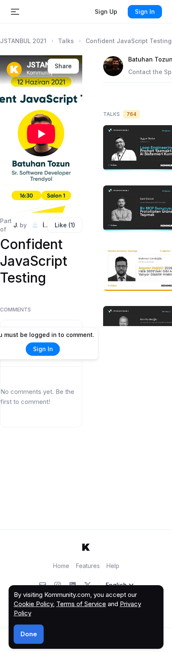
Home (61, 565)
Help (112, 565)
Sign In (145, 11)
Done (28, 634)
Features (88, 565)
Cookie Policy (33, 604)
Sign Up (106, 11)
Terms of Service (81, 604)
